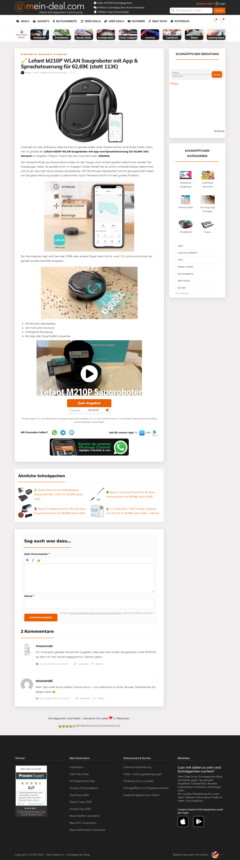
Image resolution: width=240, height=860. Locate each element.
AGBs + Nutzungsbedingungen (143, 774)
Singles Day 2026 (80, 809)
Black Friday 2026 (81, 802)
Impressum (77, 767)
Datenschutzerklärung (137, 767)
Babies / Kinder (185, 267)
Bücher (182, 288)
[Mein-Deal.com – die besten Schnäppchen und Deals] (49, 7)
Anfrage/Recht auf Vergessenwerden (146, 788)
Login (221, 3)
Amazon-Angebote (187, 253)
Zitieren (99, 664)
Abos (180, 246)
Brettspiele (184, 281)
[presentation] (27, 560)
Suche (219, 10)
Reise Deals (93, 21)
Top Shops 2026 (79, 795)
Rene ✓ (29, 72)
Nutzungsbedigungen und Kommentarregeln (95, 613)
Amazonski (44, 646)
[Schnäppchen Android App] (155, 432)
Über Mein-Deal (79, 774)
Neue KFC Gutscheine (83, 822)
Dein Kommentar (37, 554)
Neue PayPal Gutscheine (85, 815)
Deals (25, 21)
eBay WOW (159, 21)
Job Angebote (194, 800)
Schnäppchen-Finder (82, 781)
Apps (180, 260)
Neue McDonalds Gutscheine (87, 830)
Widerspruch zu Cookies (138, 781)
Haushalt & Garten (53, 54)
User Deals (116, 21)
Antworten (83, 664)
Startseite (29, 54)
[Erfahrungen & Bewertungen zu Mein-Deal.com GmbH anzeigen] (31, 790)
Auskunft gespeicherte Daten (142, 795)
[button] (27, 560)
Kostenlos (181, 21)
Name (29, 596)
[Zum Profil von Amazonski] (27, 649)
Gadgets (43, 21)
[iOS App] (142, 432)
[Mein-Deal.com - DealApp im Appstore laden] (185, 821)
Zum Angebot (89, 403)
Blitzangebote (66, 21)
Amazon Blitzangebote (84, 788)
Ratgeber (138, 21)
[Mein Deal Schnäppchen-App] (201, 821)
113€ (122, 256)
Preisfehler (199, 787)
